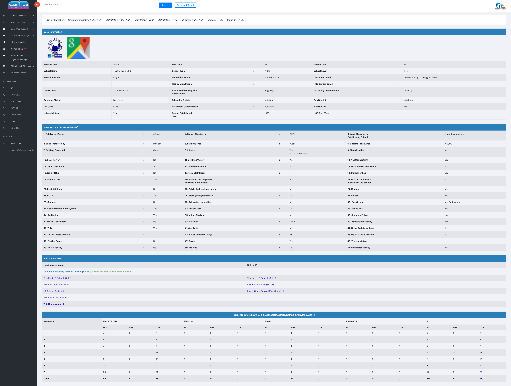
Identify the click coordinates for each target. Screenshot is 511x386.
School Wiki (16, 101)
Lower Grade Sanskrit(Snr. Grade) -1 (265, 291)
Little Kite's (15, 128)
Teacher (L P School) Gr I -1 (57, 278)
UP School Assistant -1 (55, 291)
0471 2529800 (17, 143)
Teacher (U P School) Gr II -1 (261, 278)
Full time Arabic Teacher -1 (57, 297)
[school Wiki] (55, 48)
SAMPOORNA (16, 114)
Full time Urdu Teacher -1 (56, 284)
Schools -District (18, 22)
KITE (13, 88)
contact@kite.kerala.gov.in (22, 150)
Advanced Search (18, 72)
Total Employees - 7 (54, 304)
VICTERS (14, 108)
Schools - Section (18, 15)
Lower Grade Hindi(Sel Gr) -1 (261, 284)
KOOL (13, 121)
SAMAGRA (15, 94)
